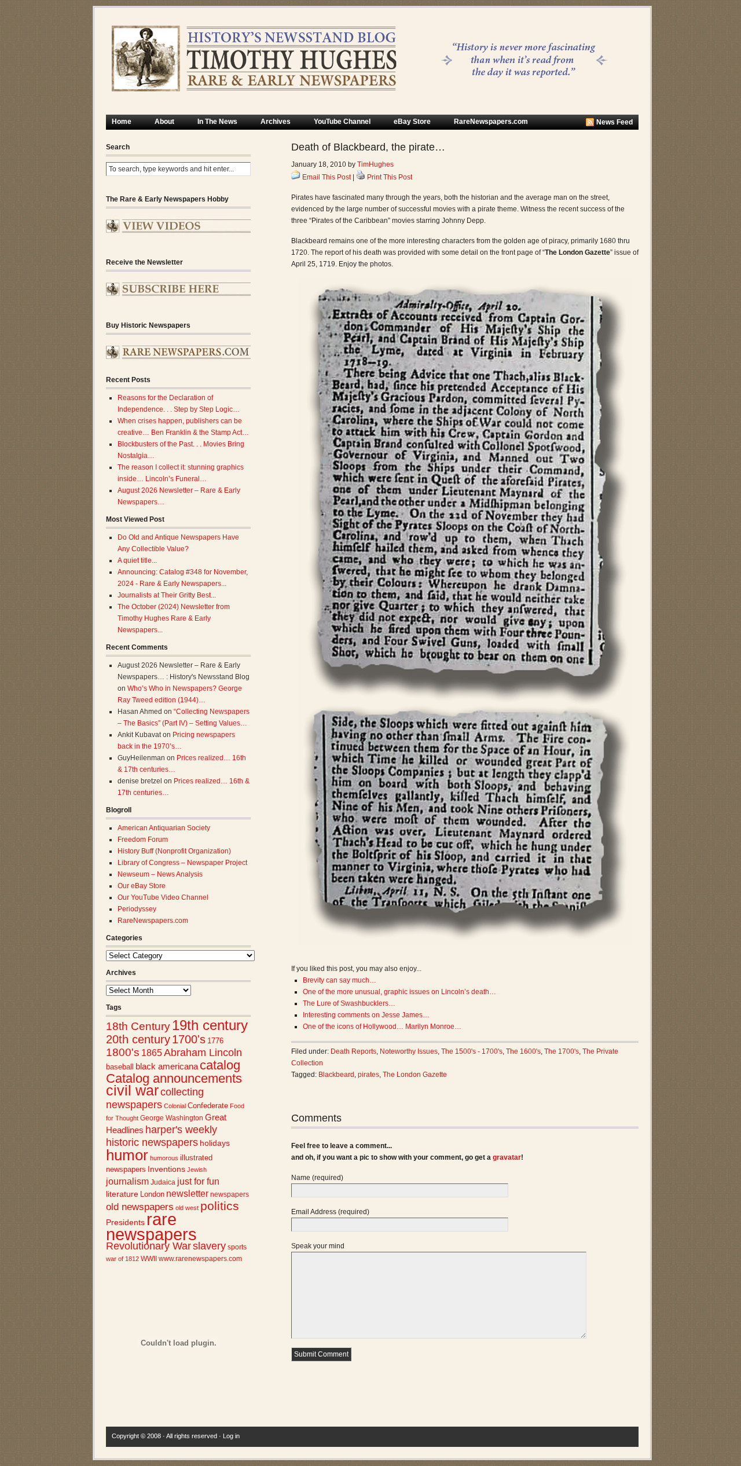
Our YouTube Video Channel (163, 897)
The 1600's (523, 1051)
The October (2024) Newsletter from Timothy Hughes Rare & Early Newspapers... (174, 618)
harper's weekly (181, 1129)
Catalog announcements (174, 1078)
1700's (189, 1039)
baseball (120, 1066)
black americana (166, 1066)
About (164, 122)
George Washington (171, 1118)
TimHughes (375, 164)
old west (187, 1207)
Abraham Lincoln (203, 1052)
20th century (138, 1039)
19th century (210, 1025)
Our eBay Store (142, 886)
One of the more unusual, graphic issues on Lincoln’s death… (399, 992)
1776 (215, 1041)
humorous (164, 1158)
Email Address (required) (330, 1212)
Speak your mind (317, 1246)
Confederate (208, 1105)
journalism (127, 1181)
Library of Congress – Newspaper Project (182, 863)
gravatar (507, 1157)
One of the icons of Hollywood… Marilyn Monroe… (382, 1026)
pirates (368, 1075)
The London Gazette (415, 1075)
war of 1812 (122, 1258)
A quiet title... (137, 560)
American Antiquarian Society (164, 828)
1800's (123, 1052)
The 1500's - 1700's (471, 1051)
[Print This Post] (360, 177)
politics (219, 1206)
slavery (209, 1246)
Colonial (175, 1105)
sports (237, 1247)
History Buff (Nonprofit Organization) (174, 851)
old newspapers (140, 1206)
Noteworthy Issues (409, 1051)
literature (122, 1194)
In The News (217, 122)
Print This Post (389, 177)
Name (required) (317, 1178)
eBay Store (412, 122)
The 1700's (561, 1051)
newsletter (187, 1194)
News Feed (614, 122)
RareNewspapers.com (491, 122)
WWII (149, 1258)
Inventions (166, 1169)
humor (127, 1155)
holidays (215, 1143)
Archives (276, 122)
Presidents (125, 1222)
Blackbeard (336, 1075)
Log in (231, 1435)
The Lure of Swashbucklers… (349, 1003)
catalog (220, 1065)
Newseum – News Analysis (160, 874)
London (152, 1194)
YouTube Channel (342, 122)
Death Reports (353, 1051)
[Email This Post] (295, 177)
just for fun (198, 1181)
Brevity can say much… (339, 980)
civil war (132, 1090)
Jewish (197, 1169)
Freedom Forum (143, 839)
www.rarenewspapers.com (200, 1259)
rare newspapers (151, 1227)
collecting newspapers (155, 1098)
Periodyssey (137, 909)
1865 (151, 1052)
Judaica (163, 1182)
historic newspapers (152, 1142)
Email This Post (326, 177)
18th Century (138, 1026)
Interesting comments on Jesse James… (366, 1015)
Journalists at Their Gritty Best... (167, 595)
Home (121, 122)
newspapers (229, 1194)
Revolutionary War (148, 1246)
